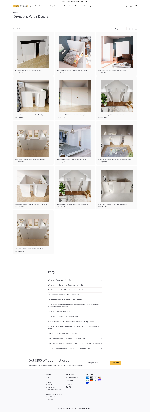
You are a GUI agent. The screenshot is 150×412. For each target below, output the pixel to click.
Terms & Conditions (51, 397)
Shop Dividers (40, 6)
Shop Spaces (54, 6)
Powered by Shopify (84, 408)
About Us (48, 378)
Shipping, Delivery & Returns (54, 394)
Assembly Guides (51, 380)
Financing (87, 6)
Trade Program (50, 392)
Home (14, 12)
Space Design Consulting (53, 389)
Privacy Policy (50, 399)
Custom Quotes (50, 387)
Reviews (78, 6)
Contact (67, 6)
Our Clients (49, 385)
